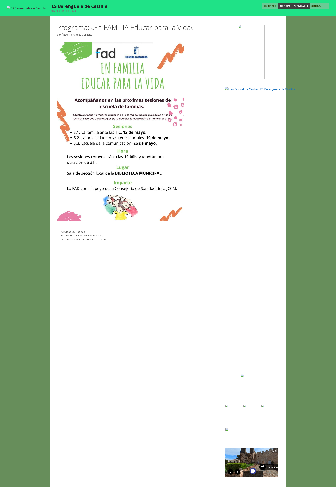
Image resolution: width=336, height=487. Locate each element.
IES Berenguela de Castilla (78, 6)
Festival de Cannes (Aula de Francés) (82, 235)
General (316, 6)
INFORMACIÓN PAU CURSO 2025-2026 (83, 239)
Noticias (285, 6)
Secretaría (270, 6)
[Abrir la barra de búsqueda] (326, 6)
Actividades (301, 6)
